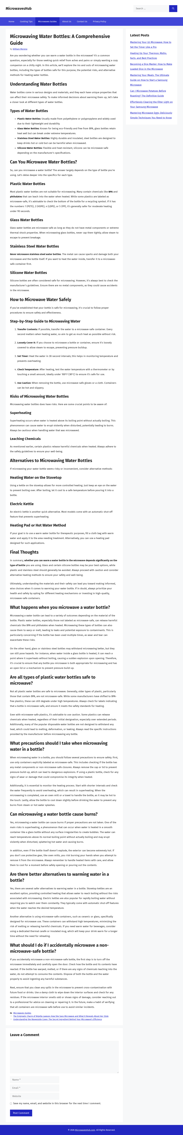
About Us (66, 21)
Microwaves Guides (47, 21)
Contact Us (82, 21)
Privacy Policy (99, 21)
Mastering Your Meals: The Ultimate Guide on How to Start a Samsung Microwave (149, 80)
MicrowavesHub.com (85, 1130)
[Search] (173, 8)
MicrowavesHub (19, 8)
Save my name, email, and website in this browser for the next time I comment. (57, 1103)
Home (11, 21)
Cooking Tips (26, 21)
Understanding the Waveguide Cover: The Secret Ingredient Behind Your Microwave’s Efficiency (57, 1019)
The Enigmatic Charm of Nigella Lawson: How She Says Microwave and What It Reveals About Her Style (61, 1016)
